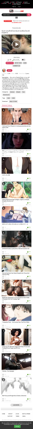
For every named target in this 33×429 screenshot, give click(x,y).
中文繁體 (7, 2)
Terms (17, 416)
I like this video (8, 60)
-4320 (8, 98)
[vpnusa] (4, 70)
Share (24, 63)
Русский (4, 3)
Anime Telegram (17, 4)
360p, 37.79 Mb (13, 101)
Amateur (12, 92)
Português (19, 2)
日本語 (13, 2)
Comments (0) (16, 65)
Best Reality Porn (17, 3)
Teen (23, 92)
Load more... (16, 405)
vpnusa (9, 70)
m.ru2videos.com (16, 22)
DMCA (23, 416)
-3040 (13, 98)
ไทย (10, 3)
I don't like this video (10, 60)
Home (3, 413)
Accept (17, 426)
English (26, 2)
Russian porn (6, 94)
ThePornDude (27, 3)
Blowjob (18, 92)
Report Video (18, 63)
